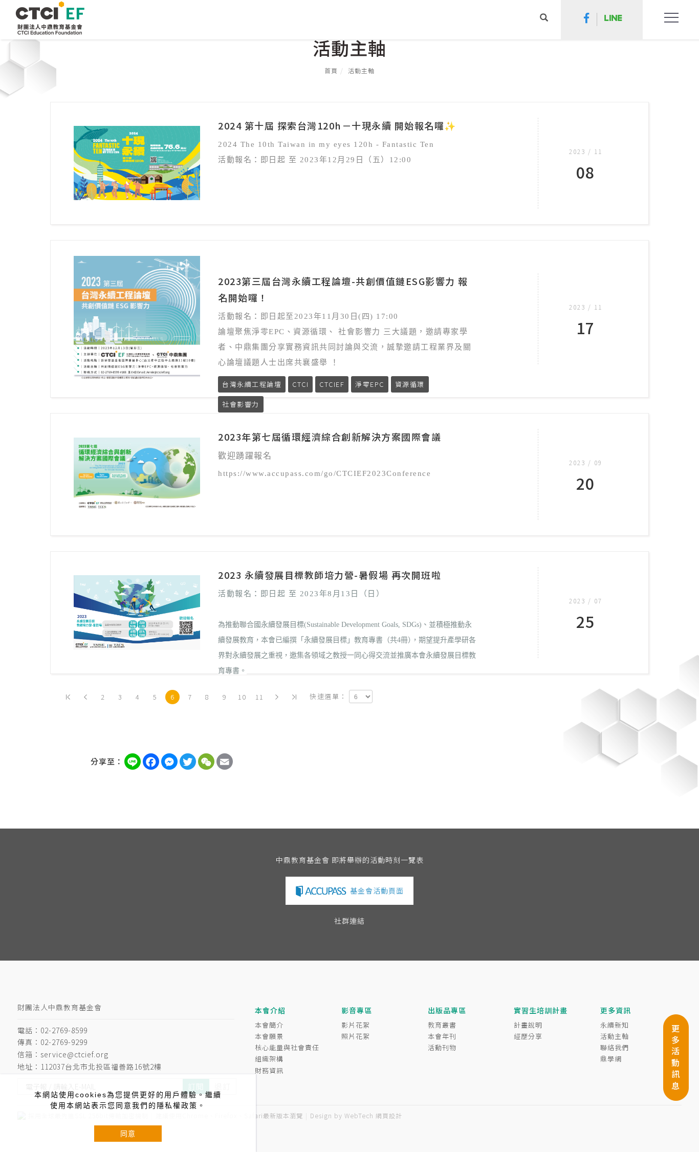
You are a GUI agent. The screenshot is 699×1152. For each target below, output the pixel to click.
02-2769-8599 (64, 1030)
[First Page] (68, 697)
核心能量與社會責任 (287, 1047)
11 (259, 697)
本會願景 (269, 1036)
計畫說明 (528, 1025)
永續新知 (614, 1025)
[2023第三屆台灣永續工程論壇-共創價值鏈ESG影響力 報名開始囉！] (137, 317)
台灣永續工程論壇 (251, 384)
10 (242, 697)
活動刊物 (442, 1047)
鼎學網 (611, 1058)
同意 (128, 1133)
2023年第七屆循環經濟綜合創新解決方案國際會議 (329, 436)
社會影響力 (240, 404)
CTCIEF (331, 384)
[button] (544, 19)
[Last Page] (294, 697)
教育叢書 (442, 1025)
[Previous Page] (85, 697)
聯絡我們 (614, 1047)
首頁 (331, 70)
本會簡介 (269, 1025)
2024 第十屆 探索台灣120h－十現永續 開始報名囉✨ (337, 125)
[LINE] (613, 19)
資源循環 (410, 384)
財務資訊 (269, 1070)
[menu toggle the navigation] (668, 18)
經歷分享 (528, 1036)
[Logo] (49, 17)
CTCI (300, 384)
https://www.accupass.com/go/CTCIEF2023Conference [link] (324, 473)
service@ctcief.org (74, 1054)
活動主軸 (361, 70)
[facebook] (586, 19)
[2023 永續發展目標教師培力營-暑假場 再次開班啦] (137, 611)
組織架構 (269, 1058)
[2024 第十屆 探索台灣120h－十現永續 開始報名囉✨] (137, 162)
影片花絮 (355, 1025)
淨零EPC (369, 384)
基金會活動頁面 (377, 890)
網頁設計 (389, 1115)
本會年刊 (442, 1036)
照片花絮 (355, 1036)
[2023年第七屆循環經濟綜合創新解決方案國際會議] (137, 473)
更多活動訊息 (675, 1057)
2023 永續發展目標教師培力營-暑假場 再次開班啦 (329, 574)
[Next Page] (277, 697)
